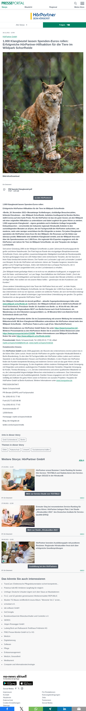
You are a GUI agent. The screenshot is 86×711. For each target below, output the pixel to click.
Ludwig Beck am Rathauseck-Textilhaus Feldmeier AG (25, 628)
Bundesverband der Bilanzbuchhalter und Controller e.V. (26, 616)
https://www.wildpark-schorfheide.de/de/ (33, 336)
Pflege (6, 648)
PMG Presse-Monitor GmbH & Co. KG (19, 632)
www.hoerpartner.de (64, 380)
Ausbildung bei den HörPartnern (43, 566)
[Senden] (79, 709)
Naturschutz (15, 450)
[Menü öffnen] (82, 3)
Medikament (9, 660)
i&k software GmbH (11, 608)
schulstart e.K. (9, 604)
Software (7, 644)
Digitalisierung (10, 640)
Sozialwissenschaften (41, 450)
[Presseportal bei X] (18, 689)
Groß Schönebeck (10, 440)
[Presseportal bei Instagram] (21, 688)
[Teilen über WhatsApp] (36, 709)
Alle (81, 460)
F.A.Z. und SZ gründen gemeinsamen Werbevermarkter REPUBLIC (30, 596)
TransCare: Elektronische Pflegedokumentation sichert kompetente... (31, 584)
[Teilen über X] (21, 709)
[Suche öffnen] (75, 3)
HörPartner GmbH (10, 37)
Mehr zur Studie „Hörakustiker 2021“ (42, 530)
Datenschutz (8, 700)
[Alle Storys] (43, 20)
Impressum (7, 692)
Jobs (44, 697)
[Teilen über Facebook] (7, 709)
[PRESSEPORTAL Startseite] (13, 3)
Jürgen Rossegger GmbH (14, 624)
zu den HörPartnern (43, 198)
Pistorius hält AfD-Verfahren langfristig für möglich (23, 588)
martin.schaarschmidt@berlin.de (15, 343)
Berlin (22, 440)
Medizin (7, 636)
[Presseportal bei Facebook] (15, 689)
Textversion (46, 700)
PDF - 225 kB (20, 190)
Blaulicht (28, 7)
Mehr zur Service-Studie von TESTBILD (43, 494)
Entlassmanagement (12, 652)
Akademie (7, 697)
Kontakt (6, 695)
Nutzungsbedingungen (51, 695)
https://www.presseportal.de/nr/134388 (19, 333)
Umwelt (26, 450)
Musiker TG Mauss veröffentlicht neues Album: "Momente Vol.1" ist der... (32, 600)
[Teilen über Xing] (50, 709)
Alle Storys (20, 25)
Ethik (5, 450)
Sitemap (6, 706)
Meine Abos (79, 7)
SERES (7, 620)
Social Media (47, 703)
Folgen (62, 25)
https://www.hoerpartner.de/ (66, 328)
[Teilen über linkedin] (64, 709)
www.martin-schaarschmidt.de (41, 343)
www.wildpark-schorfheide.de (15, 304)
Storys (4, 7)
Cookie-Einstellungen (11, 703)
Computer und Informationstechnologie (19, 664)
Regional (53, 7)
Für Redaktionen (48, 692)
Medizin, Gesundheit (12, 656)
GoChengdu (9, 612)
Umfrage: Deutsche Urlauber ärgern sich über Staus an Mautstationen (31, 592)
